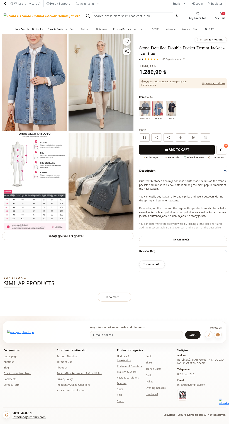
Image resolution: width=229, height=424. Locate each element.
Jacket (149, 381)
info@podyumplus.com (191, 384)
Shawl (120, 401)
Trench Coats (153, 368)
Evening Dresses (122, 29)
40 (156, 137)
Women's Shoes (191, 29)
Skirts (149, 362)
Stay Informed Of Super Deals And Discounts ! (118, 327)
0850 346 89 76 (89, 4)
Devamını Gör (181, 239)
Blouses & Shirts (127, 372)
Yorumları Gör (152, 264)
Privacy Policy (65, 379)
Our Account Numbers (17, 373)
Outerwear (102, 29)
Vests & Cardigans (128, 377)
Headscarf (152, 394)
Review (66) (147, 251)
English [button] (177, 4)
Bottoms (86, 29)
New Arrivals (22, 29)
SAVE (192, 335)
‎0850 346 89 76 (186, 374)
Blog (6, 367)
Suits (120, 389)
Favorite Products (57, 29)
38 (144, 137)
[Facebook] (218, 334)
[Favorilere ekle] (127, 42)
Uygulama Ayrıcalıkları (213, 83)
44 (180, 137)
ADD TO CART (178, 150)
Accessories (140, 29)
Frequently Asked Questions (73, 384)
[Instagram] (208, 334)
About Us (62, 367)
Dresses (121, 383)
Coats (149, 375)
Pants (149, 356)
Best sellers (38, 29)
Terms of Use (64, 361)
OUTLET (209, 29)
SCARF (156, 29)
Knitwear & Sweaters (129, 366)
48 (205, 137)
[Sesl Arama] (177, 16)
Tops (73, 29)
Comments (10, 379)
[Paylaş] (127, 51)
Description (147, 171)
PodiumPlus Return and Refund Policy (79, 373)
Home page (10, 356)
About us (9, 361)
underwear (171, 29)
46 (193, 137)
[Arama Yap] (88, 16)
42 (168, 137)
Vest (119, 394)
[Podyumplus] (20, 332)
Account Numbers (67, 356)
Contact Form (12, 384)
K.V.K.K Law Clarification (71, 390)
